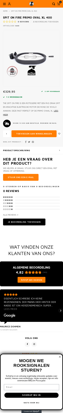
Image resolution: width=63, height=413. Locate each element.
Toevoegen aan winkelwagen (34, 133)
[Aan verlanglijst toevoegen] (59, 133)
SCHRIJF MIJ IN (31, 395)
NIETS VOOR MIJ (31, 403)
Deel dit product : (12, 142)
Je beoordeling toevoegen (45, 22)
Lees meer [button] (10, 309)
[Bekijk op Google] (9, 315)
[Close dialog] (60, 357)
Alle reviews (9, 215)
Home (5, 11)
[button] (2, 310)
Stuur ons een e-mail (21, 177)
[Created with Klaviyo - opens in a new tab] (31, 411)
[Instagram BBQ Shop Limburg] (34, 344)
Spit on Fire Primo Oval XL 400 (24, 11)
